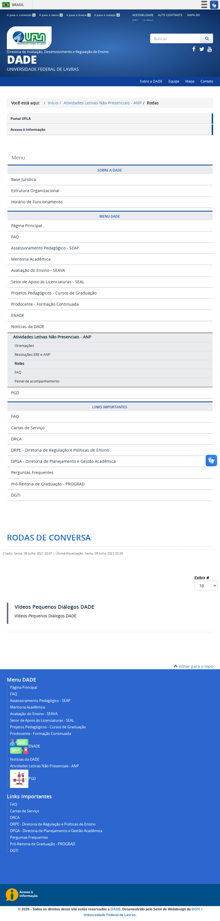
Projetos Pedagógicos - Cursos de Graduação (54, 293)
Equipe (173, 81)
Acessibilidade (143, 15)
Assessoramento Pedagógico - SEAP (45, 248)
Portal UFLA (21, 118)
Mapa (190, 81)
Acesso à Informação (28, 129)
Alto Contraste (170, 15)
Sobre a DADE (151, 81)
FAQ (15, 236)
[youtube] (209, 49)
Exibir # (202, 577)
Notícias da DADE (27, 326)
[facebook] (194, 49)
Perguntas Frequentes (32, 472)
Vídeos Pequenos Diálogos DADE (54, 607)
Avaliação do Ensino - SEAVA (38, 270)
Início (53, 103)
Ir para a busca (78, 15)
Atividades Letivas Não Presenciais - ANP (103, 103)
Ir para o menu (50, 15)
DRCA (16, 439)
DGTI (15, 495)
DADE (116, 909)
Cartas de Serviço (27, 427)
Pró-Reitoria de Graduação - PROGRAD (48, 484)
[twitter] (202, 49)
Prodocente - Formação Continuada (45, 304)
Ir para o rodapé (106, 15)
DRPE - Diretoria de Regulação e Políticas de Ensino (60, 450)
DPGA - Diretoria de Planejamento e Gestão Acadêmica (63, 461)
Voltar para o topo (195, 666)
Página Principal (26, 225)
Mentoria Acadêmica (31, 259)
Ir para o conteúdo (21, 15)
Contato (207, 81)
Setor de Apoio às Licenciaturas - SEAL (47, 281)
